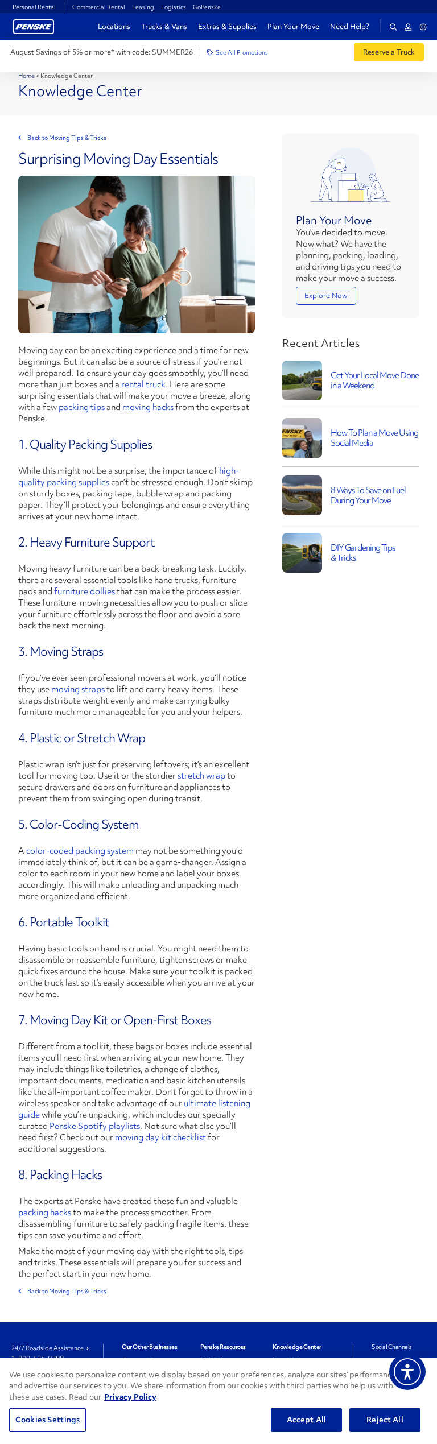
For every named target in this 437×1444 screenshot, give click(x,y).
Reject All (384, 1419)
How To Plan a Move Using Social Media (374, 438)
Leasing (143, 7)
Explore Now (326, 295)
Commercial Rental (98, 7)
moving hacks (148, 407)
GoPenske (207, 7)
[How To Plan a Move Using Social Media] (302, 436)
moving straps (78, 689)
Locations (114, 26)
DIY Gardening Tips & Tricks (363, 553)
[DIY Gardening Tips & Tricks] (302, 551)
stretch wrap (201, 775)
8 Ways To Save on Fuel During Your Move (368, 495)
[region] (218, 1401)
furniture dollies (84, 591)
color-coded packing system (80, 851)
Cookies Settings (47, 1419)
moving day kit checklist (160, 1137)
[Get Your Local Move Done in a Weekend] (302, 379)
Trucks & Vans (164, 26)
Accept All (306, 1419)
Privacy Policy (130, 1397)
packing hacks (44, 1212)
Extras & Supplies (227, 26)
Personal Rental (34, 7)
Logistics (173, 7)
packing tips (82, 407)
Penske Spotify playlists (95, 1126)
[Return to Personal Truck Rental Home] (34, 25)
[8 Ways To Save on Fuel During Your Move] (302, 493)
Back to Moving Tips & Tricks (66, 138)
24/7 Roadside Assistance (47, 1348)
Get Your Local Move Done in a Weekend (375, 380)
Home (27, 76)
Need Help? (349, 26)
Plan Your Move (293, 26)
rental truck (143, 384)
